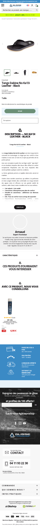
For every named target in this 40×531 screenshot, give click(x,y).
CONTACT (17, 453)
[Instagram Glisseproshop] (20, 423)
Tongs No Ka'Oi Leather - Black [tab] (20, 144)
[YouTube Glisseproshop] (24, 423)
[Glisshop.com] (10, 506)
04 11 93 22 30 (19, 463)
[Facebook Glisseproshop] (15, 423)
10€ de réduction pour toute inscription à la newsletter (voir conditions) (20, 2)
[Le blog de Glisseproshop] (20, 435)
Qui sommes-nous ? (13, 490)
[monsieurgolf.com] (29, 506)
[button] (20, 255)
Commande (8, 485)
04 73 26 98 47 (26, 246)
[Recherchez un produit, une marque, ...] (36, 10)
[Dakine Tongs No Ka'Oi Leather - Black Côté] (20, 44)
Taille (4, 98)
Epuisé (20, 111)
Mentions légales (8, 520)
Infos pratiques (12, 494)
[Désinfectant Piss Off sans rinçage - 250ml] (10, 306)
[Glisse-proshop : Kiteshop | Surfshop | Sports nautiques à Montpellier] (15, 5)
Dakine (5, 80)
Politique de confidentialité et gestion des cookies (26, 521)
